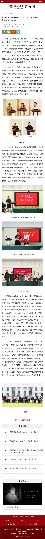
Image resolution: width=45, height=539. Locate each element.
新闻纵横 (9, 13)
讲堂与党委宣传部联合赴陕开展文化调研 (23, 468)
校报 (7, 520)
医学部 (21, 516)
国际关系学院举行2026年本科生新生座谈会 (24, 432)
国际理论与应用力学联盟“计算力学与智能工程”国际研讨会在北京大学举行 (26, 451)
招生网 (33, 516)
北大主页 (33, 1)
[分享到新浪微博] (13, 32)
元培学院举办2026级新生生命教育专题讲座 (24, 441)
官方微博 (34, 524)
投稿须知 (13, 533)
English (40, 1)
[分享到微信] (8, 32)
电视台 (22, 520)
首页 (3, 13)
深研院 (27, 516)
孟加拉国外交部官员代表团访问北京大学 (23, 459)
